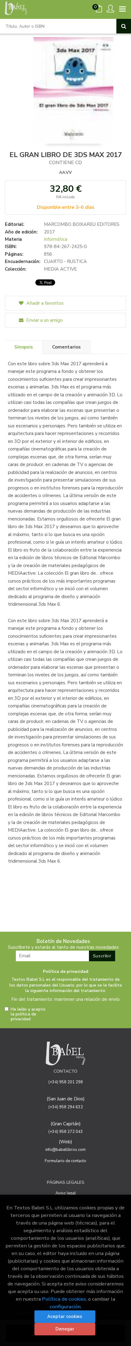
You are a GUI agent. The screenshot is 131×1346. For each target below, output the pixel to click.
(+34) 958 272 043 (65, 1131)
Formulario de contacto (65, 1161)
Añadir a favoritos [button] (44, 303)
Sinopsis (23, 347)
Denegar (64, 1329)
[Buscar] (123, 26)
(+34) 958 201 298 (65, 1082)
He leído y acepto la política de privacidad (28, 1014)
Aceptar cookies (64, 1316)
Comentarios (66, 347)
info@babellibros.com (65, 1149)
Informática (55, 239)
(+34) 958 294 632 (65, 1107)
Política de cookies (64, 1298)
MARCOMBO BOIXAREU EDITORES (81, 224)
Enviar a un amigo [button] (44, 320)
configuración (65, 1306)
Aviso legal (65, 1193)
